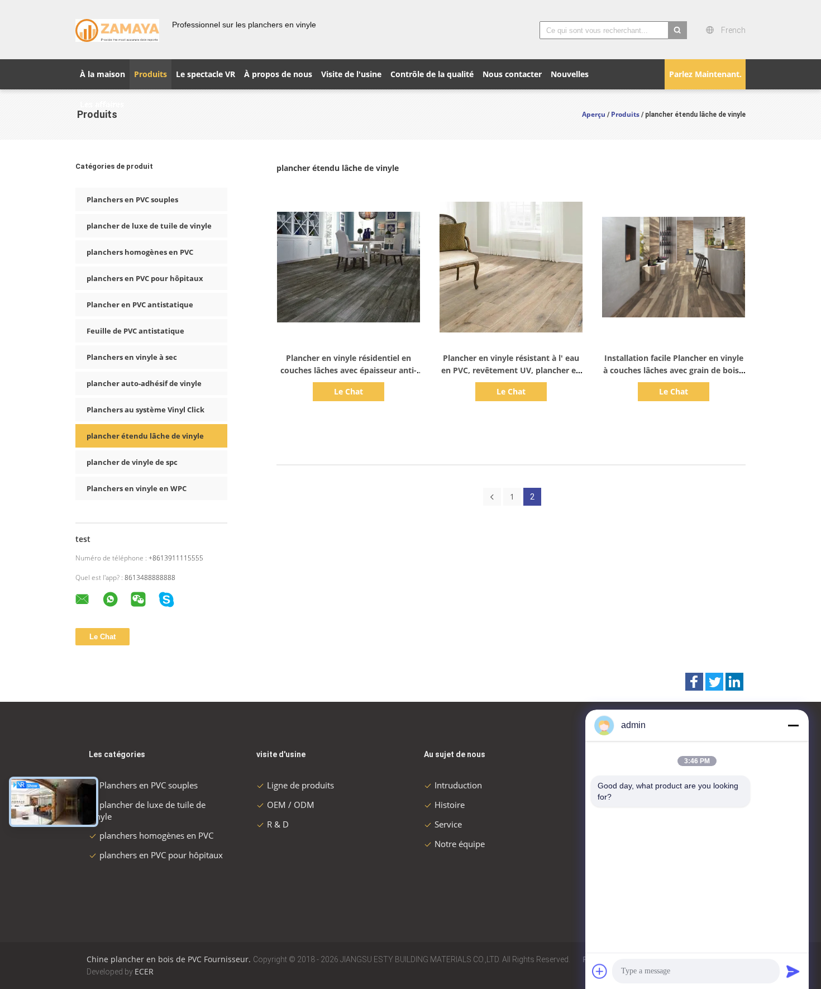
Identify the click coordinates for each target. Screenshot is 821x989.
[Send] (793, 971)
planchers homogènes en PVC (140, 252)
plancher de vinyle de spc (132, 462)
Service (448, 824)
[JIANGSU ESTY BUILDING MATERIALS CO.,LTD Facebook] (694, 682)
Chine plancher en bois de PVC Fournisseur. (170, 959)
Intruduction (458, 785)
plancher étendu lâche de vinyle (145, 436)
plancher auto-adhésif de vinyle (144, 383)
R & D (278, 824)
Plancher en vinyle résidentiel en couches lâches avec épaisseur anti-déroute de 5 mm (348, 370)
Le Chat (348, 391)
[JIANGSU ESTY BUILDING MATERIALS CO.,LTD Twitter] (714, 682)
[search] (677, 30)
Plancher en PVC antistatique (140, 304)
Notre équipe (460, 843)
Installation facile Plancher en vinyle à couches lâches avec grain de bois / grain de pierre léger (673, 370)
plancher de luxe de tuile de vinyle (149, 226)
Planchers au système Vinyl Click (145, 410)
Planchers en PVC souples (132, 199)
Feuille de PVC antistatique (135, 331)
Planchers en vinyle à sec (132, 357)
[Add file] (600, 971)
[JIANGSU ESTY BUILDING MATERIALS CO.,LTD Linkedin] (734, 682)
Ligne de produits (300, 785)
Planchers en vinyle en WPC (137, 488)
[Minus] (793, 725)
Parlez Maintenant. (705, 74)
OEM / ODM (290, 804)
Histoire (450, 804)
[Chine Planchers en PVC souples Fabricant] (117, 29)
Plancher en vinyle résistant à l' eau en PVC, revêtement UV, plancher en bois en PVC (511, 370)
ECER (144, 971)
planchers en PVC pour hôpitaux (145, 278)
